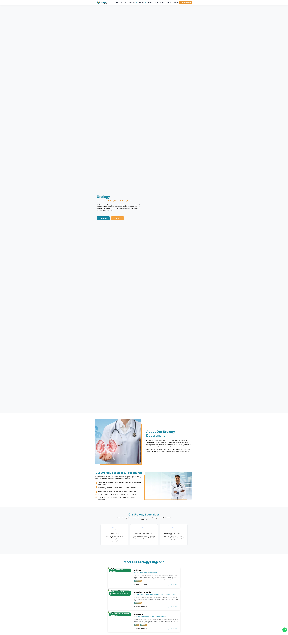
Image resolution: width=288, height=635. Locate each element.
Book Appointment (185, 2)
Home (116, 2)
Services (142, 2)
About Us (123, 2)
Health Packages (159, 2)
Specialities (132, 2)
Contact (175, 2)
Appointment (103, 218)
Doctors (168, 2)
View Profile (173, 584)
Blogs (150, 2)
